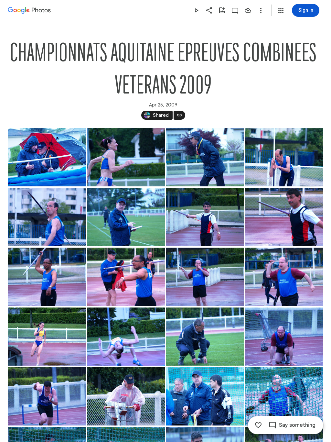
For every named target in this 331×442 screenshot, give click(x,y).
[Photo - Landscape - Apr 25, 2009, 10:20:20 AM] (47, 217)
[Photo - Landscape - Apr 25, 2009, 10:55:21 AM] (284, 336)
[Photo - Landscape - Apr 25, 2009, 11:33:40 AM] (205, 396)
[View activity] (235, 10)
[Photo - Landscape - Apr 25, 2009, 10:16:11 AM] (126, 157)
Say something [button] (297, 425)
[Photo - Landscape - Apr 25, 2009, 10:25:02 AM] (126, 336)
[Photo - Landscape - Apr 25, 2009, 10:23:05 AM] (47, 277)
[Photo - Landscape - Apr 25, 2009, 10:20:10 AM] (284, 157)
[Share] (209, 10)
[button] (280, 10)
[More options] (260, 10)
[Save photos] (247, 10)
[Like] (258, 425)
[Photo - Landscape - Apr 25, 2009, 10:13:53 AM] (47, 157)
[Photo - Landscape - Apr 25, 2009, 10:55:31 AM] (47, 396)
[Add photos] (222, 10)
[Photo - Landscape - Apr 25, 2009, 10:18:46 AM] (205, 157)
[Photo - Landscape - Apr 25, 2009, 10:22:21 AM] (205, 217)
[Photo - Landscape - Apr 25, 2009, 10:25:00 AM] (47, 336)
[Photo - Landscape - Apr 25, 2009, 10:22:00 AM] (126, 217)
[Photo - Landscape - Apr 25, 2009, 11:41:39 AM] (284, 396)
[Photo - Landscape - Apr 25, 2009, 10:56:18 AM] (126, 396)
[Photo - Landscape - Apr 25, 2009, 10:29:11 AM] (205, 336)
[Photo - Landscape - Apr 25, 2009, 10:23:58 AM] (205, 277)
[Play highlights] (196, 10)
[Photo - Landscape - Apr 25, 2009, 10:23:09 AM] (126, 277)
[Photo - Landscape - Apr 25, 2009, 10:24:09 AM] (284, 277)
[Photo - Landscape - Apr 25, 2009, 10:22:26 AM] (284, 217)
